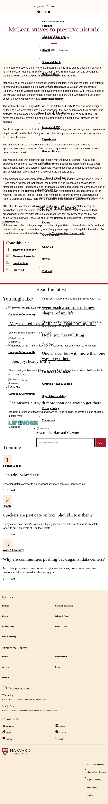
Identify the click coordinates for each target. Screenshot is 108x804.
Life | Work (8, 706)
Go (100, 442)
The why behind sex (21, 474)
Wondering (46, 189)
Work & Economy (13, 550)
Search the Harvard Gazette (57, 432)
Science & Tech (12, 465)
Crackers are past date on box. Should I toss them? (48, 515)
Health (7, 505)
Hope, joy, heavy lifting (63, 335)
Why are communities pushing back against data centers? (54, 559)
